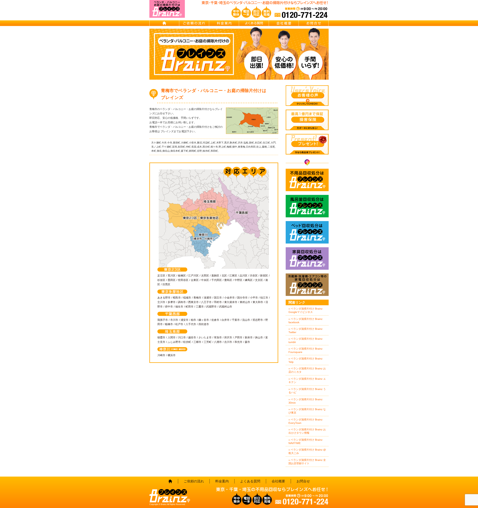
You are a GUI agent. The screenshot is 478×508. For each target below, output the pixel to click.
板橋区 (182, 275)
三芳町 (208, 341)
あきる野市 (163, 297)
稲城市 (187, 297)
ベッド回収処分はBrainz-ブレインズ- (307, 232)
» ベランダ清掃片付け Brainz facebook (305, 320)
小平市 (254, 297)
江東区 (233, 275)
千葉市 (236, 319)
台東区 (195, 280)
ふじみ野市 (174, 341)
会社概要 (284, 23)
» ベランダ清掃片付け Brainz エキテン (307, 380)
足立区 (161, 275)
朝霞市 (161, 337)
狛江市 (264, 297)
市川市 (174, 319)
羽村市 (218, 302)
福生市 (179, 306)
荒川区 (172, 275)
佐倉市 (215, 319)
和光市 (238, 341)
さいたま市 (205, 337)
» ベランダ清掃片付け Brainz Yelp (305, 360)
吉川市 (228, 341)
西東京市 (193, 302)
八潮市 (218, 341)
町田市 (189, 306)
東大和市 (258, 302)
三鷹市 (200, 306)
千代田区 (216, 280)
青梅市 (197, 297)
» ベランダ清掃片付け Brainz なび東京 (307, 411)
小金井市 (229, 297)
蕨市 (247, 341)
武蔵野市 (211, 306)
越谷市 (192, 337)
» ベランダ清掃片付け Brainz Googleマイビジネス (305, 310)
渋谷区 (254, 275)
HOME (164, 23)
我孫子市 (162, 319)
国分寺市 (242, 297)
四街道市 (203, 324)
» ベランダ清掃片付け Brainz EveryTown (305, 421)
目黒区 (166, 284)
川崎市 (161, 355)
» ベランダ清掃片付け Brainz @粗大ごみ (307, 451)
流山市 (246, 319)
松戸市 (179, 324)
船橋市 (169, 324)
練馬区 (249, 280)
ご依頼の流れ (194, 23)
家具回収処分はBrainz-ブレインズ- (307, 258)
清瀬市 (208, 297)
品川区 (243, 275)
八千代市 (191, 324)
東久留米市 (230, 302)
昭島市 (177, 297)
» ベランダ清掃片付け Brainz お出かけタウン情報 (307, 431)
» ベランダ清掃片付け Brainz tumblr (305, 340)
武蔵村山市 (225, 306)
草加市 (218, 337)
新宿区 (264, 275)
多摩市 (172, 302)
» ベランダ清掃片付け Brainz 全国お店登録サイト (307, 461)
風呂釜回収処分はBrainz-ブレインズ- (307, 206)
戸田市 (238, 337)
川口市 (182, 337)
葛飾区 (215, 275)
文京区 (259, 280)
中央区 (205, 280)
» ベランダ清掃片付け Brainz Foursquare (305, 350)
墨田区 (172, 280)
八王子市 (206, 302)
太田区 (205, 275)
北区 (224, 275)
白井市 (225, 319)
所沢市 (228, 337)
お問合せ (314, 23)
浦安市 (184, 319)
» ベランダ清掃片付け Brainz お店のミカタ (307, 370)
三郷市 (197, 341)
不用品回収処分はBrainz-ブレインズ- (307, 180)
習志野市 (257, 319)
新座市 (249, 337)
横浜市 (172, 355)
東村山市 (245, 302)
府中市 (169, 306)
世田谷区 (183, 280)
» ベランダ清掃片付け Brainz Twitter (305, 330)
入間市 (172, 337)
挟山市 (259, 337)
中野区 (238, 280)
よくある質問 (254, 23)
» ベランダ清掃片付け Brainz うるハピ (307, 391)
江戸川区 (193, 275)
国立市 (218, 297)
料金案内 (224, 23)
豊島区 (228, 280)
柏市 (193, 319)
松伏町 (187, 341)
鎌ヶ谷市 (203, 319)
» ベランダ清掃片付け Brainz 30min (305, 401)
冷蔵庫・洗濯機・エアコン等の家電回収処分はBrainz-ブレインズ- (307, 284)
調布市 (182, 302)
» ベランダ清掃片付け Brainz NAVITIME (305, 441)
